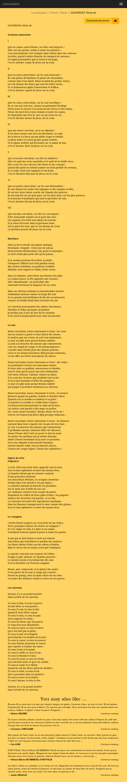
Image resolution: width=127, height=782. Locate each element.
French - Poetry (58, 12)
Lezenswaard (10, 4)
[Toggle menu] (121, 4)
